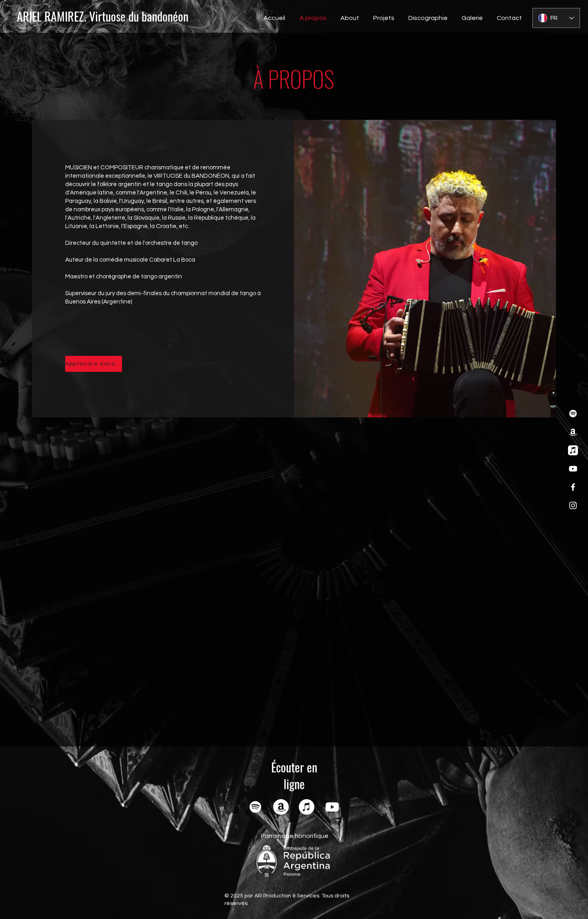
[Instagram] (573, 505)
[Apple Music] (573, 450)
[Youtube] (332, 807)
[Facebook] (573, 487)
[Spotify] (573, 414)
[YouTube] (573, 469)
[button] (348, 18)
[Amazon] (573, 432)
